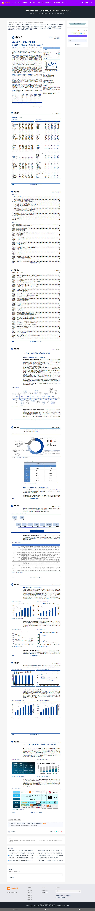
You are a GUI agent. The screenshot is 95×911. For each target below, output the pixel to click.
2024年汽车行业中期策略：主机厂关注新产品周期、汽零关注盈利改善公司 (26, 855)
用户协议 (30, 892)
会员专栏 (49, 2)
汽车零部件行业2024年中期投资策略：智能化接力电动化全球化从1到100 (26, 853)
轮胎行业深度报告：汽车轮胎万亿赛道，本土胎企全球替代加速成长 (25, 850)
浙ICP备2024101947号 (45, 905)
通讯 (50, 28)
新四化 (18, 2)
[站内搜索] (82, 3)
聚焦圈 (26, 2)
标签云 (65, 2)
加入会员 (57, 2)
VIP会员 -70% (45, 892)
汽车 (32, 26)
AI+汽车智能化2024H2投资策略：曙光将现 (48, 857)
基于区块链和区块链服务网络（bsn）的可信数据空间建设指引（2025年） (21, 841)
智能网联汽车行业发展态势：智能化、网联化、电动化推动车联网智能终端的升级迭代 (58, 850)
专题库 (33, 2)
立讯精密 (27, 24)
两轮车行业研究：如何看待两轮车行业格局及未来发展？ (51, 840)
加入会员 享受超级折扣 (77, 23)
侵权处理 (30, 899)
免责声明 (30, 895)
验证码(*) (11, 877)
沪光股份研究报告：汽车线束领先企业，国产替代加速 (50, 855)
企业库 (45, 13)
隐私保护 (30, 897)
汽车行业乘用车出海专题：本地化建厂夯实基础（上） (50, 853)
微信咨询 (78, 44)
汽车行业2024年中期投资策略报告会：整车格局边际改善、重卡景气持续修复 (56, 860)
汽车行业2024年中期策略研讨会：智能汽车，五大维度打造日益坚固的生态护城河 (28, 860)
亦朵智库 (14, 22)
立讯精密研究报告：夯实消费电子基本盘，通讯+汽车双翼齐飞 (25, 825)
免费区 (41, 2)
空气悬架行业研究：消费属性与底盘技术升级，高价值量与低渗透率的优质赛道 (27, 857)
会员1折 (79, 909)
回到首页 (15, 909)
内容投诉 (44, 823)
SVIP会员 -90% (45, 890)
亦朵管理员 (14, 831)
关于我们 (30, 890)
